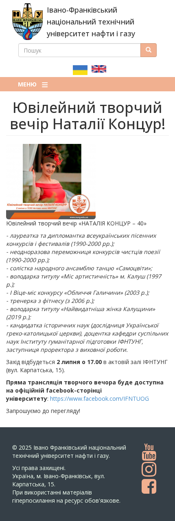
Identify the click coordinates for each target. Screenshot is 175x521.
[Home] (27, 21)
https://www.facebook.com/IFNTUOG (99, 398)
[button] (87, 181)
